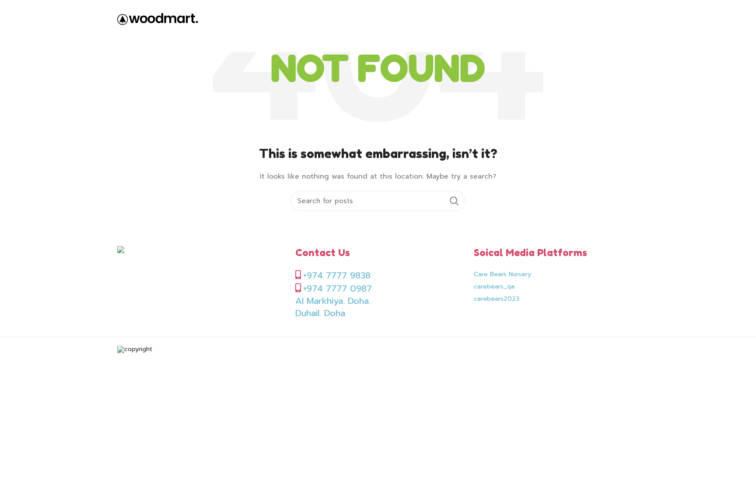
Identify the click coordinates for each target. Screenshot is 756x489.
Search (454, 201)
